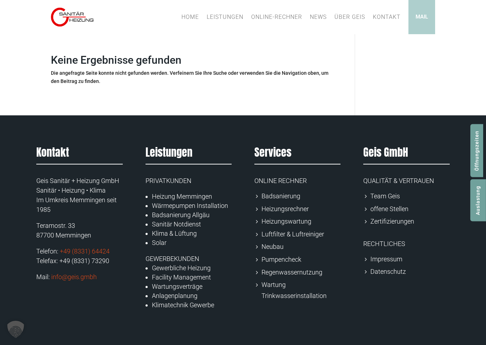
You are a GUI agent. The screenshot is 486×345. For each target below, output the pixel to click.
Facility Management (181, 277)
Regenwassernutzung (292, 272)
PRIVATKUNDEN (168, 180)
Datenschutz (388, 271)
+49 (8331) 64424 (85, 251)
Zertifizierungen (392, 221)
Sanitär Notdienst (176, 224)
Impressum (386, 259)
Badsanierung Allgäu (181, 215)
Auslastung (478, 200)
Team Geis (385, 196)
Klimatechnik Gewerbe (183, 305)
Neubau (273, 246)
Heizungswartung (286, 221)
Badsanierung (281, 196)
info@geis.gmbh (74, 277)
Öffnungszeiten (477, 150)
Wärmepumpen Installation (190, 205)
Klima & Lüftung (174, 233)
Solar (159, 242)
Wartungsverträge (177, 286)
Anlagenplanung (174, 295)
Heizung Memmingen (182, 196)
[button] (15, 329)
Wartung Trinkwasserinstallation (294, 290)
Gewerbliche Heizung (181, 268)
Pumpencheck (281, 259)
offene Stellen (389, 209)
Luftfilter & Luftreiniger (293, 234)
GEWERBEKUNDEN (172, 258)
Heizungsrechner (285, 209)
